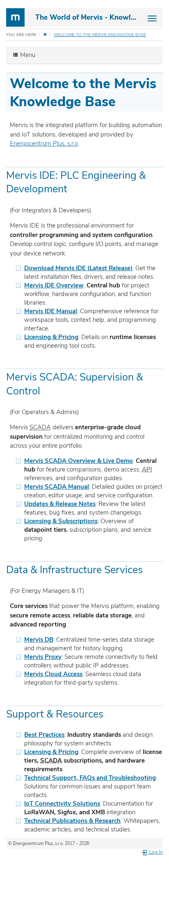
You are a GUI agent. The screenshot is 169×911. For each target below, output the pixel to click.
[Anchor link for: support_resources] (108, 713)
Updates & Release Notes (60, 504)
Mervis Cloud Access (53, 674)
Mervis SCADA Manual (56, 487)
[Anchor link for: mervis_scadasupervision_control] (45, 390)
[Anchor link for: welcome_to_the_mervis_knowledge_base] (122, 100)
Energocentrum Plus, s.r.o (44, 143)
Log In (155, 852)
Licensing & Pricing (51, 337)
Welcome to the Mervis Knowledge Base (100, 35)
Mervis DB (38, 639)
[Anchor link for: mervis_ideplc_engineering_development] (72, 188)
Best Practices (44, 735)
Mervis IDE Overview (54, 285)
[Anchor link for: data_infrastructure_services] (148, 569)
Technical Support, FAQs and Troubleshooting (90, 778)
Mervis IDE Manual (50, 311)
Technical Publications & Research (72, 821)
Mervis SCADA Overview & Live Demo (78, 461)
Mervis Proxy (43, 657)
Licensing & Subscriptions (61, 521)
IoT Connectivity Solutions (62, 803)
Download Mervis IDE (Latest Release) (78, 268)
